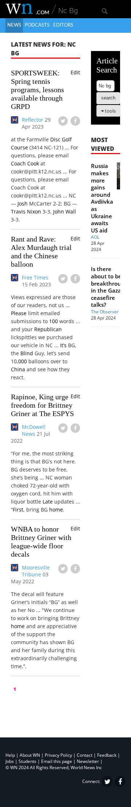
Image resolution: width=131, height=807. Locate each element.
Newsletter (88, 761)
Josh (22, 203)
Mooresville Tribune (36, 571)
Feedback (106, 755)
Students (27, 761)
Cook (33, 163)
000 (22, 361)
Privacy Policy (58, 755)
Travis (18, 211)
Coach (18, 163)
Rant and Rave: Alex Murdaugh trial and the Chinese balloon (41, 251)
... (67, 147)
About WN (30, 755)
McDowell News (33, 430)
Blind (26, 353)
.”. (24, 666)
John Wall (64, 211)
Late (48, 501)
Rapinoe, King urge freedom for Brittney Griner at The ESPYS (42, 405)
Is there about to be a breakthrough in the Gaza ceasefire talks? (109, 286)
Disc (55, 139)
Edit (75, 72)
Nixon (34, 211)
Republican (48, 329)
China (18, 369)
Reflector (32, 119)
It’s (63, 345)
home (56, 509)
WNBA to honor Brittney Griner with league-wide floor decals (41, 541)
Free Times (35, 277)
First (18, 509)
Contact (84, 755)
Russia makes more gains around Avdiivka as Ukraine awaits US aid (102, 198)
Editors (63, 25)
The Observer (105, 312)
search (108, 98)
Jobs (9, 761)
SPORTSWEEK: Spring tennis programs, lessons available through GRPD (37, 89)
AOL (95, 237)
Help (10, 755)
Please (19, 313)
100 (53, 321)
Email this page (56, 761)
